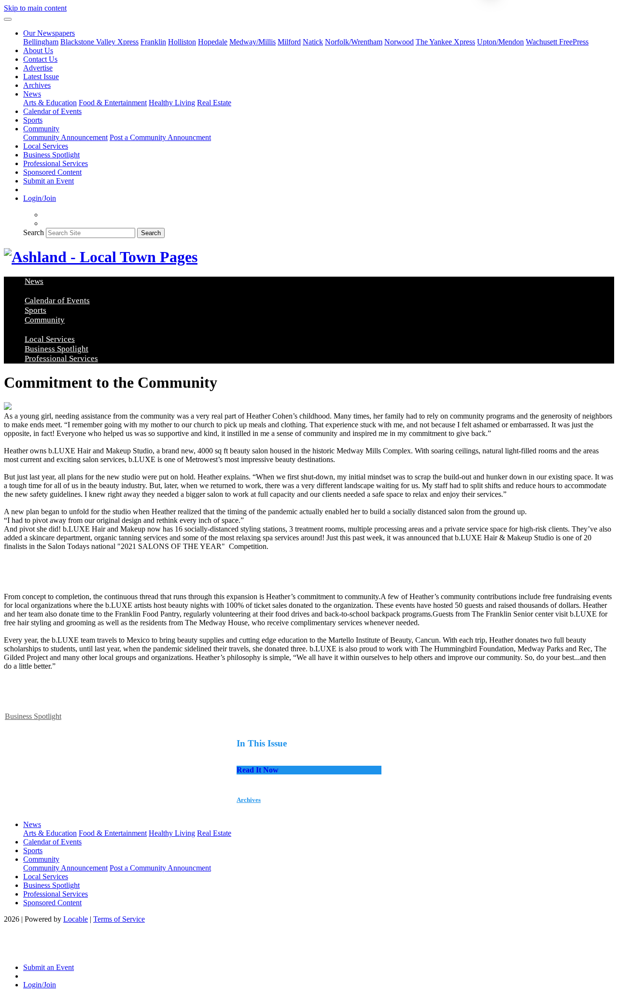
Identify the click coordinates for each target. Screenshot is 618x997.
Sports (32, 120)
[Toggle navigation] (8, 19)
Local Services (45, 146)
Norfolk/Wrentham (353, 42)
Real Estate (214, 102)
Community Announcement (65, 137)
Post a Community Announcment (160, 137)
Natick (313, 42)
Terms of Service (119, 919)
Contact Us (40, 59)
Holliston (182, 42)
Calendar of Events (52, 111)
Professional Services (55, 163)
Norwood (399, 42)
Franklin (153, 42)
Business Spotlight (51, 155)
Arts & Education (50, 102)
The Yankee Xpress (445, 42)
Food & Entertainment (113, 102)
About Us (38, 50)
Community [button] (41, 129)
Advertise (38, 68)
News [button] (32, 94)
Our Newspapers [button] (49, 33)
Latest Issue (41, 76)
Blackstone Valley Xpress (99, 42)
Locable (75, 919)
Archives (37, 85)
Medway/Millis (252, 42)
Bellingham (40, 42)
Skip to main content (35, 8)
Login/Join (39, 198)
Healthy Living (172, 102)
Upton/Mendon (500, 42)
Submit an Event (48, 181)
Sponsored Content (52, 172)
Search (33, 232)
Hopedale (212, 42)
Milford (289, 42)
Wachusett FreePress (557, 42)
